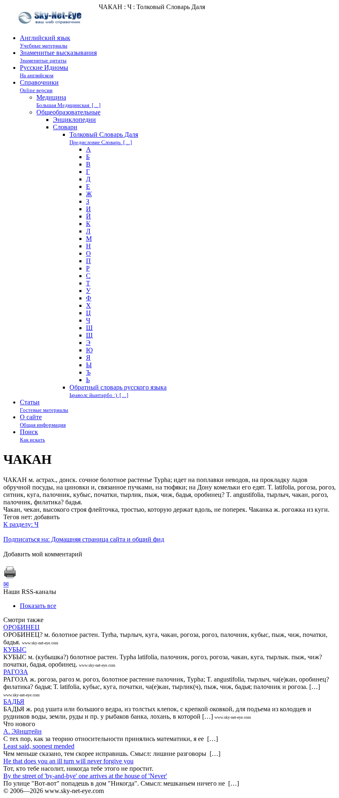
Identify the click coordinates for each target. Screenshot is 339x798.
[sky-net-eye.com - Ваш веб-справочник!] (51, 30)
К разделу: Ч (20, 524)
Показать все (38, 605)
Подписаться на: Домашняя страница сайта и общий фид (83, 539)
